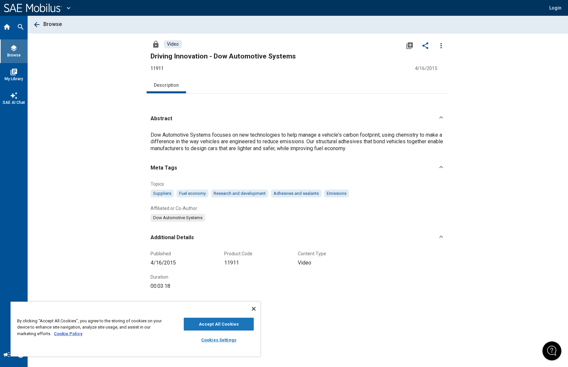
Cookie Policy (68, 333)
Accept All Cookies (219, 324)
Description (166, 85)
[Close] (254, 309)
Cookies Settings (218, 339)
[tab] (7, 27)
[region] (135, 329)
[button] (297, 118)
